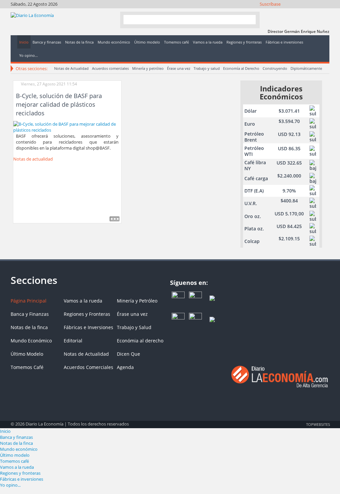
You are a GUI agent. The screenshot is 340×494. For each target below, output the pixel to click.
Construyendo (275, 68)
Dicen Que (128, 354)
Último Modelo (27, 354)
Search (248, 19)
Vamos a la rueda (83, 301)
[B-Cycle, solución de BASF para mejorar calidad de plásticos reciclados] (67, 126)
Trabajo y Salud (134, 327)
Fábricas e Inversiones (88, 327)
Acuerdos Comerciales (88, 367)
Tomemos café (14, 461)
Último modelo (15, 455)
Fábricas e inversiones (21, 479)
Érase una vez (178, 68)
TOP (317, 424)
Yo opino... (10, 485)
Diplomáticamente (306, 68)
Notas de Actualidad (71, 68)
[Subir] (170, 421)
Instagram (298, 12)
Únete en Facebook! (280, 12)
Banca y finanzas (16, 437)
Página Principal (28, 301)
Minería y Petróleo (137, 301)
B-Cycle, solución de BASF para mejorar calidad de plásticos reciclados (59, 104)
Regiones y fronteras (20, 473)
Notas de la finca (29, 327)
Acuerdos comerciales (110, 68)
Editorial (73, 340)
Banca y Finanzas (30, 314)
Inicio (5, 431)
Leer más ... (115, 218)
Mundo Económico (31, 340)
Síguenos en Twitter (289, 12)
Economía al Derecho (241, 68)
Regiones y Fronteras (87, 314)
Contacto (324, 12)
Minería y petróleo (148, 68)
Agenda (125, 367)
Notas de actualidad (33, 159)
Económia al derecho (140, 340)
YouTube (306, 12)
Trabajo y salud (207, 68)
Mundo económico (19, 449)
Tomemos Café (27, 367)
